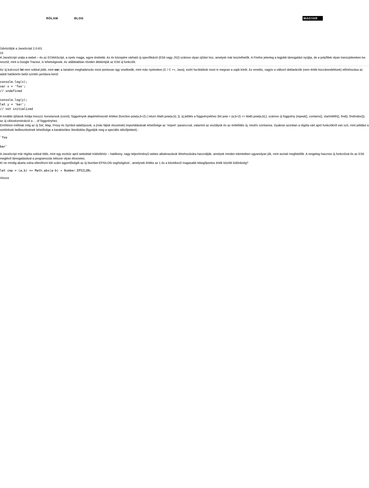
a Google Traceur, (29, 62)
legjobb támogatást (289, 57)
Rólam (52, 18)
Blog (79, 18)
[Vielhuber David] (184, 18)
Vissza (4, 178)
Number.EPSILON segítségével (108, 163)
